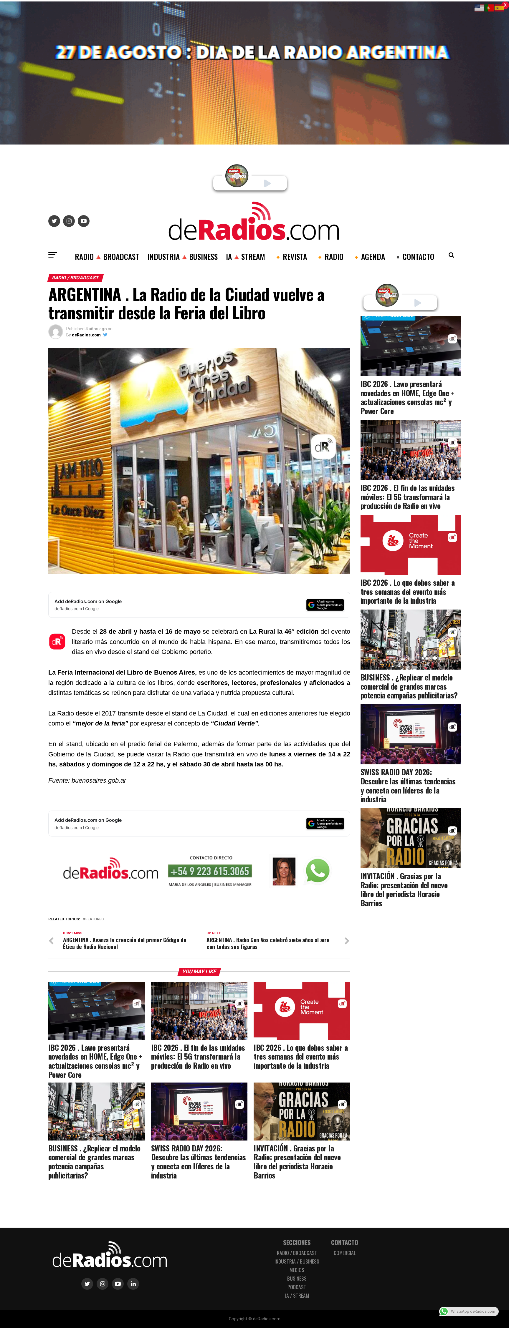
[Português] (490, 7)
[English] (480, 7)
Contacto (344, 1242)
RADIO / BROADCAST (297, 1252)
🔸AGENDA (368, 256)
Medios (297, 1270)
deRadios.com (86, 335)
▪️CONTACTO (413, 256)
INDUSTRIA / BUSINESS (297, 1261)
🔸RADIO (329, 256)
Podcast (296, 1287)
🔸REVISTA (290, 256)
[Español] (500, 7)
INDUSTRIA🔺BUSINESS (182, 256)
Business (297, 1278)
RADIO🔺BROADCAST (107, 256)
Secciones (297, 1242)
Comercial (345, 1252)
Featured (94, 919)
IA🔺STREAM (245, 256)
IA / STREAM (297, 1295)
